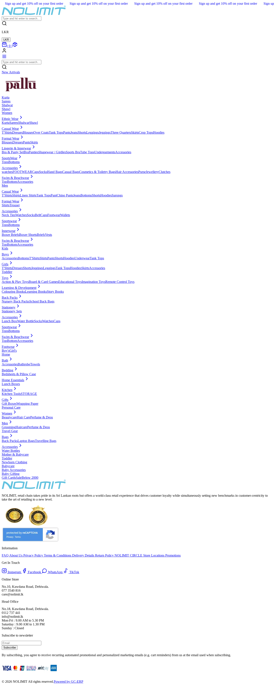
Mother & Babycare (15, 454)
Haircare (21, 427)
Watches (21, 215)
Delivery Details (83, 555)
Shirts (16, 195)
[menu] (4, 58)
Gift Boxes (9, 403)
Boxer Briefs (10, 234)
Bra (26, 152)
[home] (34, 14)
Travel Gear (10, 431)
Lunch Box (9, 321)
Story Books (55, 291)
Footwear (53, 215)
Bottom (12, 181)
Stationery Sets (12, 311)
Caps (35, 172)
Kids (5, 248)
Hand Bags (54, 172)
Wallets (65, 215)
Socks (43, 172)
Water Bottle (25, 321)
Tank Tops (56, 132)
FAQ (5, 555)
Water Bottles (11, 450)
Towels (35, 364)
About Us (16, 555)
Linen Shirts (28, 195)
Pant (54, 195)
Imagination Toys (93, 282)
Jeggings (105, 132)
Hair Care (23, 417)
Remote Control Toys (119, 282)
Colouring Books (13, 291)
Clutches (164, 172)
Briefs (41, 234)
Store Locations (153, 555)
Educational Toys (70, 282)
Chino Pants (65, 195)
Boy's (5, 350)
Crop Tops (146, 132)
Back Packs (10, 441)
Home (6, 354)
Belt (37, 215)
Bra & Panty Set (13, 152)
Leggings (92, 132)
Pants (66, 132)
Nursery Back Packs (15, 301)
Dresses (17, 132)
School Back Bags (41, 301)
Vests (48, 234)
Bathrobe (24, 364)
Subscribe (9, 647)
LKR (6, 39)
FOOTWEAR (22, 172)
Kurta (5, 122)
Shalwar (23, 122)
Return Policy (105, 555)
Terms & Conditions (58, 555)
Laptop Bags (26, 441)
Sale (19, 477)
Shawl (33, 122)
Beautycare (9, 417)
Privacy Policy (33, 555)
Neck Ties (8, 215)
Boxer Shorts (28, 234)
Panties (33, 152)
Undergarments (104, 152)
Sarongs (117, 195)
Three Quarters (121, 132)
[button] (137, 51)
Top (4, 181)
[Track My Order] (15, 46)
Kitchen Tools (11, 394)
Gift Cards (9, 477)
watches (7, 172)
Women (7, 113)
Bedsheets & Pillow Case (19, 374)
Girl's (13, 350)
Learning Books (36, 291)
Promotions (172, 555)
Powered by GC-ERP (68, 681)
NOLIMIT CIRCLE (129, 555)
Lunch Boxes (11, 384)
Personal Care (11, 407)
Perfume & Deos (41, 417)
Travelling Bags (45, 441)
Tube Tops (87, 152)
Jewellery (152, 172)
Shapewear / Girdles (52, 152)
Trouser (14, 205)
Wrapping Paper (27, 403)
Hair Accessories (127, 172)
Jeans (74, 132)
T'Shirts (7, 132)
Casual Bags (70, 172)
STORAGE (29, 394)
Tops (5, 162)
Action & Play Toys (15, 282)
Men (5, 185)
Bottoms (14, 162)
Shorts (82, 132)
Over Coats (41, 132)
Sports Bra (73, 152)
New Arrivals (11, 72)
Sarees (13, 122)
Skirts (135, 132)
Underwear (82, 258)
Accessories (123, 152)
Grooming (9, 427)
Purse (142, 172)
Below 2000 (30, 477)
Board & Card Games (43, 282)
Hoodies (158, 132)
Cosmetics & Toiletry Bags (97, 172)
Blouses (28, 132)
